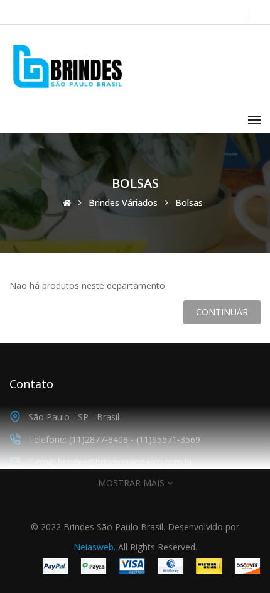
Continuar (222, 312)
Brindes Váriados (123, 203)
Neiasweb (93, 547)
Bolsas (189, 203)
